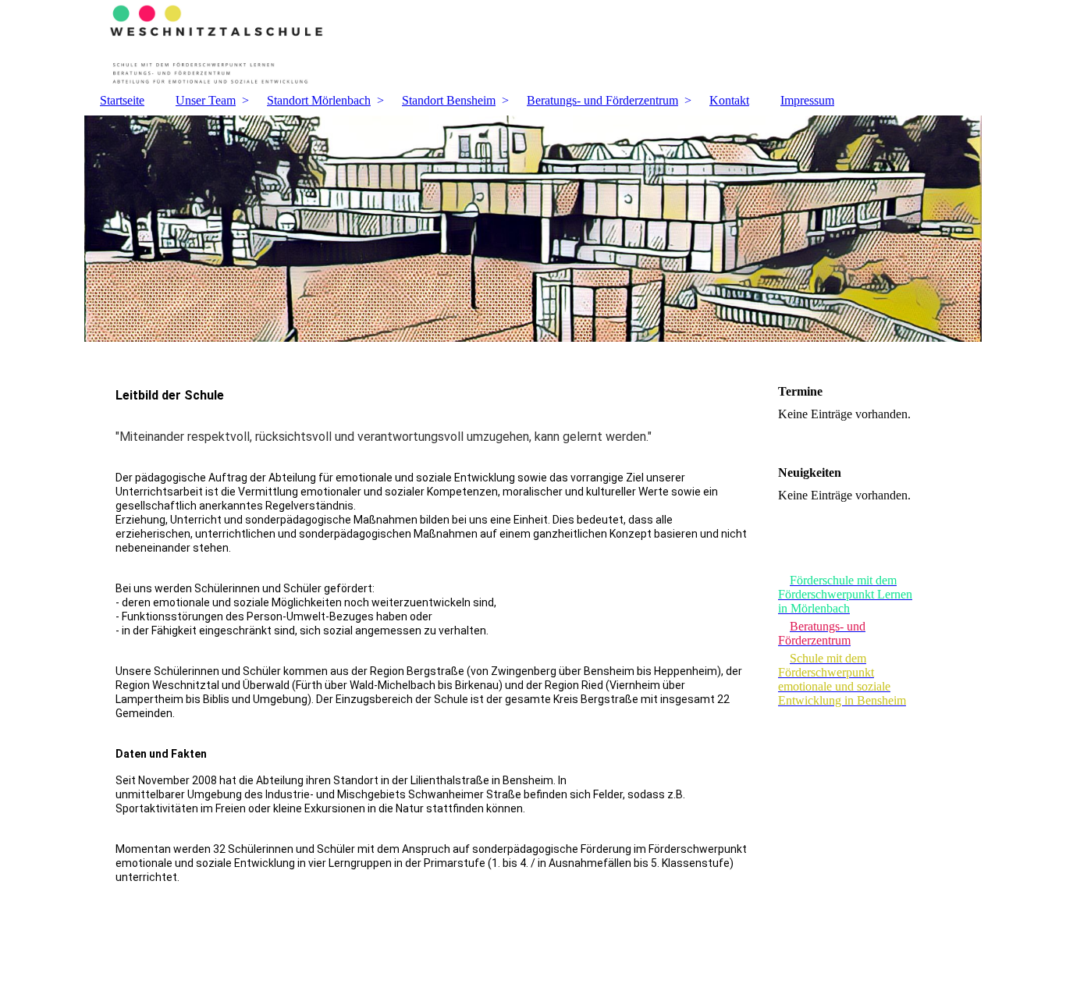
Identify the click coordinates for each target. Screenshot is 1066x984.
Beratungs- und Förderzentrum (602, 100)
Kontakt (729, 100)
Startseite (122, 100)
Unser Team (206, 100)
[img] (533, 43)
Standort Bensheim (449, 100)
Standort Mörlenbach (319, 100)
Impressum (807, 100)
